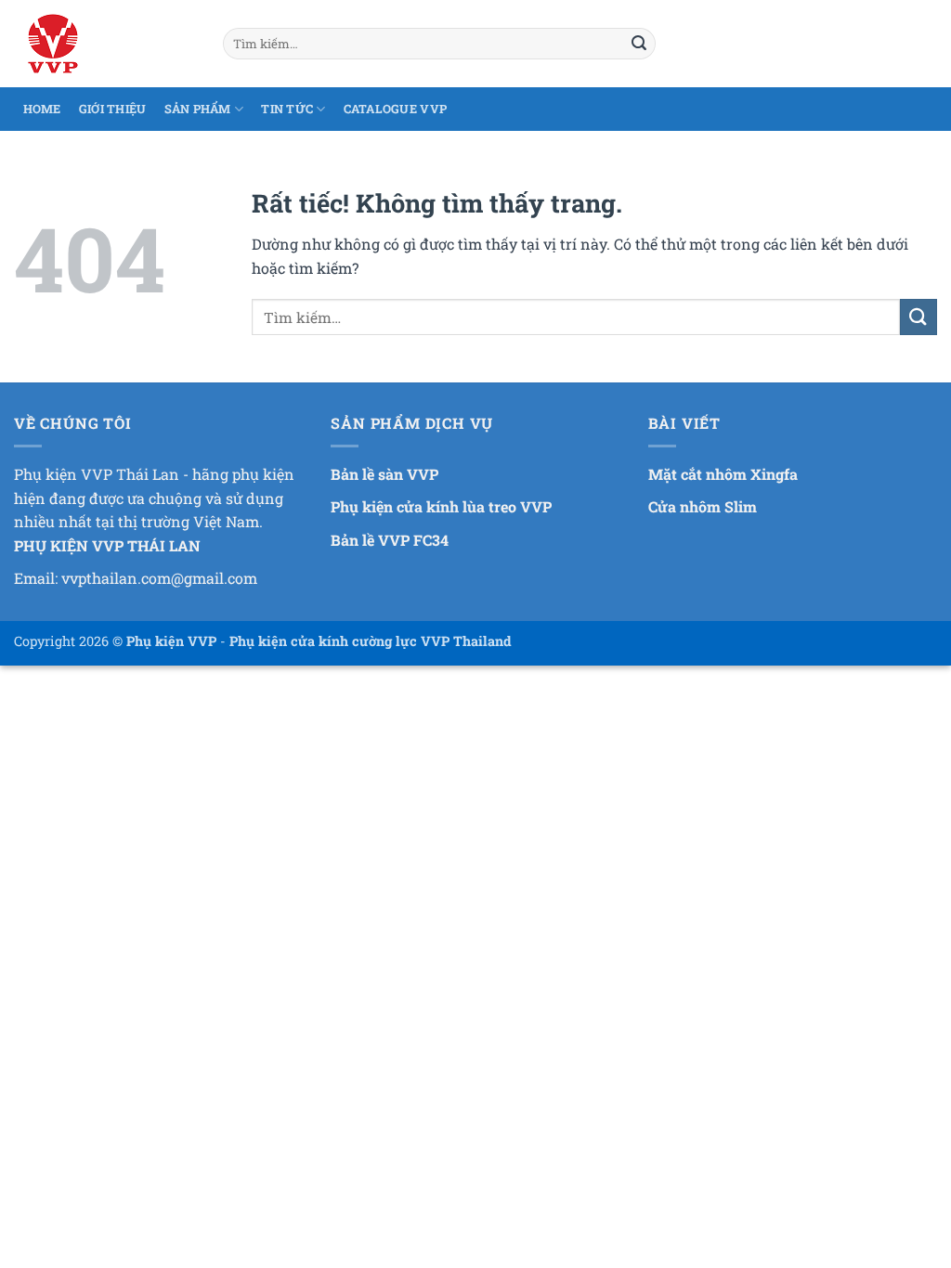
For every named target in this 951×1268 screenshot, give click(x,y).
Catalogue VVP (395, 108)
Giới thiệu (113, 108)
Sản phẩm (197, 108)
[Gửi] (639, 43)
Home (42, 108)
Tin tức (287, 108)
